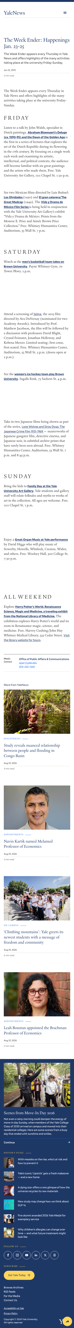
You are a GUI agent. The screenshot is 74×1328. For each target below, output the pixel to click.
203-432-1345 (27, 667)
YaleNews (14, 14)
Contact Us (10, 1300)
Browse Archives (14, 1287)
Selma (37, 314)
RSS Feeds (9, 1291)
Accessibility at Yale (14, 1308)
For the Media (12, 1296)
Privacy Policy (10, 1313)
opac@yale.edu (28, 663)
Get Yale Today (17, 1275)
